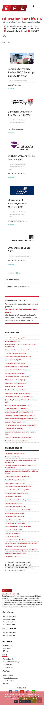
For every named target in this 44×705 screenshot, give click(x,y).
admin (10, 125)
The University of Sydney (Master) (16, 390)
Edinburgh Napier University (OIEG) (16, 493)
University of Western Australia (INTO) (17, 376)
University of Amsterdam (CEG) (15, 546)
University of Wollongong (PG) (15, 338)
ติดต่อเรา (6, 683)
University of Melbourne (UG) (14, 516)
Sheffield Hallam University (14, 429)
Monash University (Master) (14, 386)
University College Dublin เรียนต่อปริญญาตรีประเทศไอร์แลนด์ (21, 472)
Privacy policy (25, 702)
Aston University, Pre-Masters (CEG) (17, 405)
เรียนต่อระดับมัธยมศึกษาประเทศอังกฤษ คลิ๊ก (21, 568)
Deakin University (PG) (12, 341)
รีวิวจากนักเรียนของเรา (10, 678)
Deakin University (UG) (12, 457)
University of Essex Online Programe (17, 370)
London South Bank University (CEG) (17, 490)
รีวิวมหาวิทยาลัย (18, 80)
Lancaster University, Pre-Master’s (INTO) (20, 113)
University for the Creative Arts (15, 422)
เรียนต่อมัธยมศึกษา (9, 622)
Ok (16, 702)
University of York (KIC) (12, 556)
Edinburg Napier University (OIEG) (16, 363)
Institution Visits (8, 681)
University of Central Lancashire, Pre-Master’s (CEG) (20, 433)
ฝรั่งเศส (5, 651)
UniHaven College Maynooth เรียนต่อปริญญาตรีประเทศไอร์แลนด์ (20, 466)
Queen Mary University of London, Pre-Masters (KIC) (20, 401)
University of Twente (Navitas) (15, 540)
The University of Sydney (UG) (15, 523)
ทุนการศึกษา (13, 120)
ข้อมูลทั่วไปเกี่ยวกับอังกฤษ (11, 662)
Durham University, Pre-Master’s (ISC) (22, 157)
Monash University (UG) (13, 520)
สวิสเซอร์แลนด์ (7, 645)
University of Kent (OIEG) (13, 360)
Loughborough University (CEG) (15, 506)
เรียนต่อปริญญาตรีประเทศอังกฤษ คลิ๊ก (20, 565)
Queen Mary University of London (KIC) (18, 526)
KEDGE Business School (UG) (14, 513)
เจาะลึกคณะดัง (7, 664)
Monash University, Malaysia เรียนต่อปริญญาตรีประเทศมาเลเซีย (20, 461)
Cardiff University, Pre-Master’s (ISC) (17, 409)
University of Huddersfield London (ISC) (18, 393)
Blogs (11, 80)
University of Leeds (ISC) (19, 249)
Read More (11, 89)
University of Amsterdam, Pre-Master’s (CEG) (20, 415)
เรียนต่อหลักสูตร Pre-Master (17, 122)
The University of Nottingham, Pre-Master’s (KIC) (21, 425)
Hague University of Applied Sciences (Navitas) (21, 543)
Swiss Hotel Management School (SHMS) (18, 357)
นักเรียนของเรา (8, 675)
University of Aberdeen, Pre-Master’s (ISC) (19, 396)
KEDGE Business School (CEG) (15, 380)
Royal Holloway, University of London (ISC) (19, 412)
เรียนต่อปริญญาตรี (21, 256)
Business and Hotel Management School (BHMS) (21, 419)
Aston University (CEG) (12, 533)
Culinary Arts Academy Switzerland (17, 350)
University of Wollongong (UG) (15, 453)
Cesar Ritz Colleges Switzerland (15, 353)
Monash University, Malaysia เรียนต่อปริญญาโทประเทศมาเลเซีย (20, 345)
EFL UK (25, 81)
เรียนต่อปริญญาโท (21, 120)
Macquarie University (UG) (13, 503)
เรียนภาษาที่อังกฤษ (9, 624)
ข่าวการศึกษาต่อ (8, 659)
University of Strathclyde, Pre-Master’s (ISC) (17, 203)
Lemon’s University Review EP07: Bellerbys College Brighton (21, 72)
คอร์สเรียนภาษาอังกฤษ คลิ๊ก (16, 570)
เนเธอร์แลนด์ (7, 648)
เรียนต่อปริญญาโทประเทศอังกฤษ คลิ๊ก (19, 562)
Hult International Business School (16, 366)
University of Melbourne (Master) (16, 383)
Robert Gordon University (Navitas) (16, 441)
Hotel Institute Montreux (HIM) (15, 483)
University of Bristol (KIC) (13, 530)
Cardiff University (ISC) (12, 536)
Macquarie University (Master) (15, 373)
